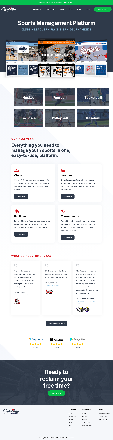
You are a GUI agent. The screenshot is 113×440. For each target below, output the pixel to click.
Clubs (84, 413)
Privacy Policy (103, 416)
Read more (68, 2)
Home (70, 413)
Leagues (84, 416)
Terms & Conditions (104, 413)
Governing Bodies (87, 425)
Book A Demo (103, 9)
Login (88, 9)
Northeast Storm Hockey (52, 285)
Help (79, 9)
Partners (71, 419)
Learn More (21, 196)
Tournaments (86, 422)
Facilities (84, 419)
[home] (8, 9)
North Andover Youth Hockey (22, 295)
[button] (37, 9)
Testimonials (50, 9)
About (62, 9)
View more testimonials (56, 323)
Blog (70, 9)
